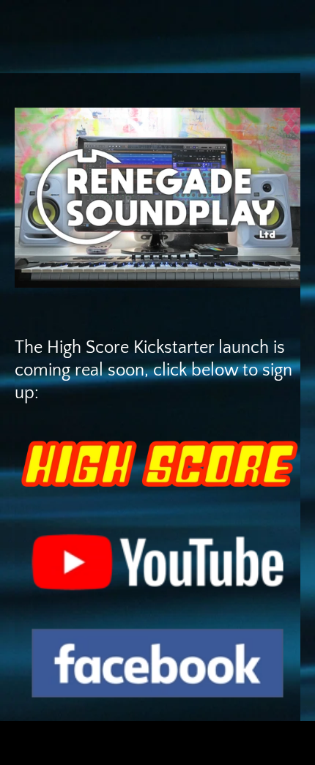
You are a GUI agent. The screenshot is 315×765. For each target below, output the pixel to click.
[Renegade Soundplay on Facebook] (157, 663)
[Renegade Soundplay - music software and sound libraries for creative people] (157, 197)
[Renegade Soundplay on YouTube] (157, 563)
